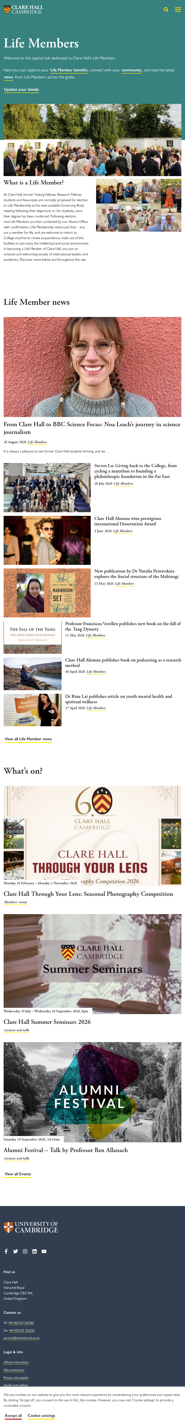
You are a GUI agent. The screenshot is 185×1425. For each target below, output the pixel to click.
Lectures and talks (16, 1030)
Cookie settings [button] (41, 1415)
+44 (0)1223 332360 (21, 1323)
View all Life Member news (28, 738)
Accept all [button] (13, 1415)
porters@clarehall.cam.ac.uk (21, 1338)
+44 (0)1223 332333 (22, 1330)
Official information (16, 1362)
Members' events (15, 902)
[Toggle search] (166, 9)
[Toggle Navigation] (178, 9)
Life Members (37, 442)
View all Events (18, 1173)
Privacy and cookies (16, 1378)
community (132, 70)
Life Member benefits (69, 70)
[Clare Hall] (23, 9)
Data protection (14, 1370)
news (8, 77)
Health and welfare (16, 1385)
